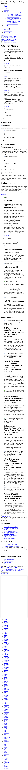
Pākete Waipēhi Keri (12, 19)
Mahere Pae (3, 568)
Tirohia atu (6, 63)
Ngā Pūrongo (7, 29)
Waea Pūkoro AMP (12, 568)
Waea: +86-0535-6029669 (10, 544)
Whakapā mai (7, 32)
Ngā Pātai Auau (8, 31)
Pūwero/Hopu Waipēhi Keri (14, 12)
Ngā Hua (6, 11)
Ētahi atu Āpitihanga (12, 22)
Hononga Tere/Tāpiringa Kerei (14, 21)
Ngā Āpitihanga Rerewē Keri (14, 18)
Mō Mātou (6, 10)
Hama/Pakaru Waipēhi (12, 24)
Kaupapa (6, 25)
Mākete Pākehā (8, 570)
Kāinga (5, 8)
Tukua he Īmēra (4, 573)
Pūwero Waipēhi (17, 570)
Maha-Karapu (8, 569)
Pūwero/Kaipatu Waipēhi (13, 17)
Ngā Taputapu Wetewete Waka (14, 15)
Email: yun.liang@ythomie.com (11, 546)
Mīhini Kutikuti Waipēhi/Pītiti (14, 14)
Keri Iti (2, 569)
